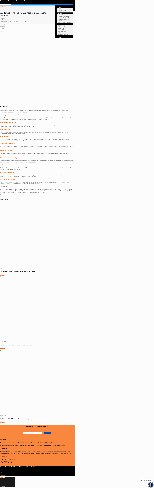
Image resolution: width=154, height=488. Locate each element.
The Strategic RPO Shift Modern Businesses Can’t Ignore (15, 419)
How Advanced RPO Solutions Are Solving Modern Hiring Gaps (17, 271)
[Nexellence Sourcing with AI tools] (16, 2)
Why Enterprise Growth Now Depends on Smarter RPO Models (17, 345)
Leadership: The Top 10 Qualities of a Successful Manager (14, 21)
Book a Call (2, 6)
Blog (3, 19)
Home (3, 18)
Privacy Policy (5, 475)
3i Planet (35, 466)
